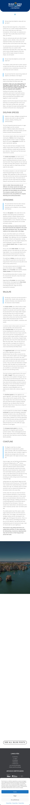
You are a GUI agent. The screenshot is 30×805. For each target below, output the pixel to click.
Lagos (15, 758)
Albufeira (15, 762)
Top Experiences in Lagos (15, 695)
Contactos (15, 756)
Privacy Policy (9, 803)
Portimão (15, 760)
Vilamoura (15, 763)
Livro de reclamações (15, 765)
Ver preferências (15, 800)
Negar (15, 796)
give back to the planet (15, 654)
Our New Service (15, 735)
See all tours (15, 584)
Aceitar (15, 792)
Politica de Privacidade (15, 767)
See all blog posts (15, 742)
